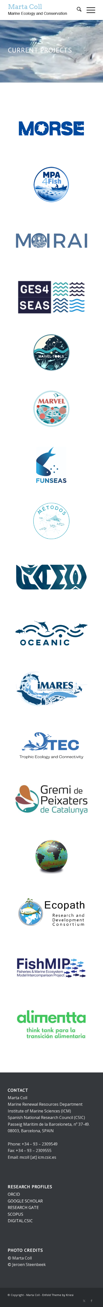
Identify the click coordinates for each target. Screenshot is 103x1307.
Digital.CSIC (20, 1220)
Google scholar (25, 1201)
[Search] (77, 10)
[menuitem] (77, 10)
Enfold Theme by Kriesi (58, 1295)
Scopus (15, 1214)
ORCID (14, 1194)
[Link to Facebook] (91, 1300)
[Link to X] (84, 1300)
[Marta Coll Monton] (43, 10)
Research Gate (23, 1207)
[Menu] (88, 10)
